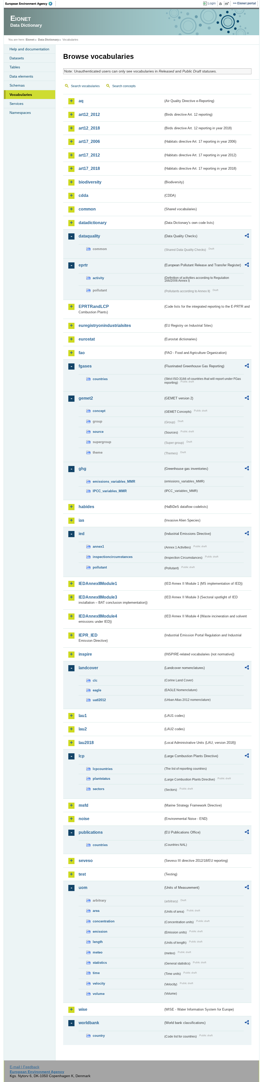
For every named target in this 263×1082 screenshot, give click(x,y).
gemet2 (86, 398)
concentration (104, 921)
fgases (85, 366)
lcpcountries (102, 769)
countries (100, 379)
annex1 (98, 546)
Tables (15, 67)
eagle (97, 690)
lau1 (83, 715)
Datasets (17, 58)
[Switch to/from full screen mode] (228, 3)
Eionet (30, 39)
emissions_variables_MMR (114, 481)
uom (83, 887)
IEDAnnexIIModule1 (98, 583)
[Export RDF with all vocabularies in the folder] (247, 236)
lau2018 (86, 742)
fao (82, 353)
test (82, 874)
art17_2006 (89, 141)
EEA (30, 3)
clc (95, 680)
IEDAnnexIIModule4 (98, 616)
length (98, 942)
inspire (85, 654)
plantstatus (101, 779)
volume (99, 994)
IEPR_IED (88, 635)
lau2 (83, 729)
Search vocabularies (85, 86)
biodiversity (90, 182)
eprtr (83, 265)
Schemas (17, 85)
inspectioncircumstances (113, 557)
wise (83, 1009)
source (98, 432)
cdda (83, 195)
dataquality (89, 236)
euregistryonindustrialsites (105, 325)
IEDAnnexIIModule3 (98, 597)
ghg (82, 468)
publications (91, 832)
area (96, 911)
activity (98, 278)
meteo (97, 952)
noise (84, 819)
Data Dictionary (48, 39)
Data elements (21, 76)
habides (86, 507)
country (99, 1036)
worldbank (89, 1023)
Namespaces (20, 113)
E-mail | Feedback (24, 1067)
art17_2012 (89, 155)
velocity (99, 983)
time (96, 973)
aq (81, 101)
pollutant (100, 567)
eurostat (87, 339)
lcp (81, 756)
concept (99, 411)
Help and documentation (29, 49)
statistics (100, 963)
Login (212, 3)
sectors (98, 789)
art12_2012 (89, 114)
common (87, 209)
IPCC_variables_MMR (110, 491)
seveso (86, 860)
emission (100, 931)
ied (81, 533)
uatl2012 (99, 700)
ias (81, 520)
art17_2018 (89, 168)
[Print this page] (221, 3)
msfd (83, 805)
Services (16, 104)
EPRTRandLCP (94, 306)
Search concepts (124, 86)
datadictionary (93, 223)
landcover (88, 668)
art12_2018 (89, 128)
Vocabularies (21, 95)
